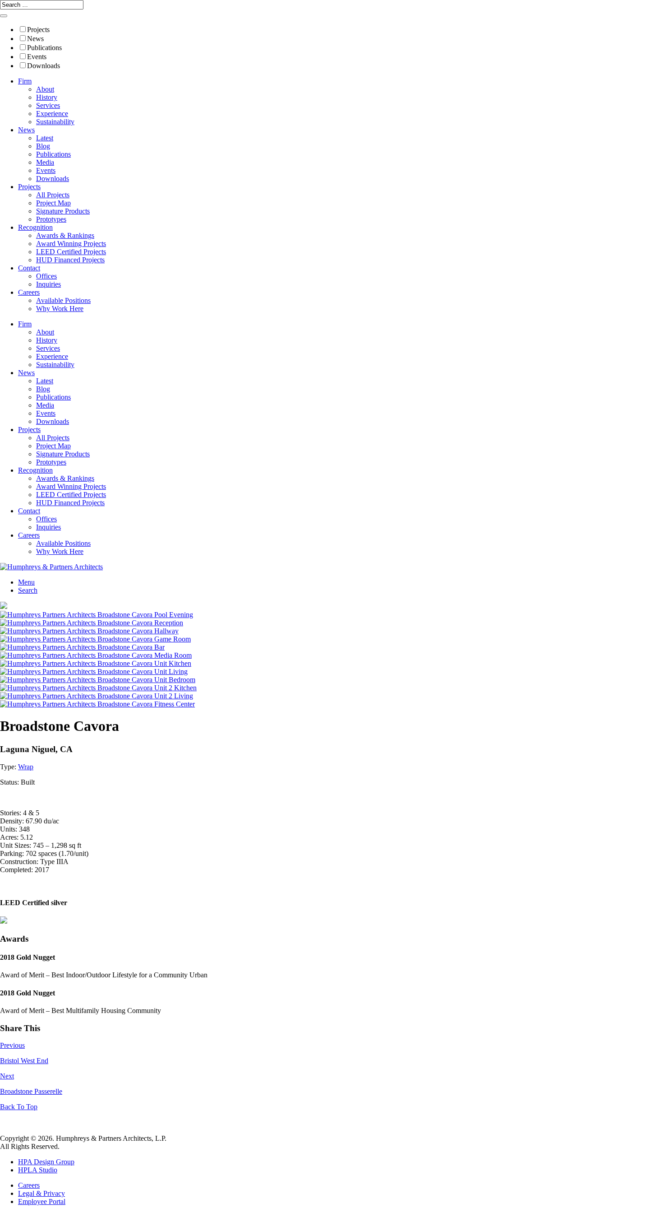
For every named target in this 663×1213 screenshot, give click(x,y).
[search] (3, 15)
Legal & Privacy (41, 1193)
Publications (44, 47)
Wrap (25, 767)
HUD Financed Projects (70, 260)
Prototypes (51, 219)
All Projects (52, 195)
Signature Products (63, 211)
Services (48, 105)
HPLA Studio (37, 1170)
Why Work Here (59, 308)
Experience (52, 113)
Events (36, 56)
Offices (46, 276)
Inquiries (48, 284)
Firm (25, 81)
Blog (43, 146)
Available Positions (63, 300)
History (46, 97)
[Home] (51, 567)
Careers (29, 292)
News (35, 38)
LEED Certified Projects (71, 252)
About (45, 89)
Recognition (35, 227)
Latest (44, 138)
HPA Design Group (46, 1162)
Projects (38, 29)
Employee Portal (41, 1201)
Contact (29, 268)
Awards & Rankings (65, 235)
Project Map (53, 203)
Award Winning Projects (71, 243)
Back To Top (18, 1107)
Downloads (43, 66)
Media (45, 162)
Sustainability (55, 121)
